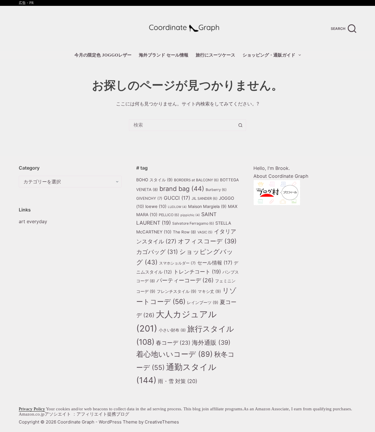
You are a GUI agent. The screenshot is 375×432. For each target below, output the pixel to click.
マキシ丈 (209, 291)
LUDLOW (177, 207)
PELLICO (169, 215)
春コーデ (173, 342)
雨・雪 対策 (177, 381)
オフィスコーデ (207, 241)
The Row (184, 232)
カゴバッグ (157, 251)
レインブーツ (202, 302)
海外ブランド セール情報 (163, 55)
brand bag (181, 188)
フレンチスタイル (176, 291)
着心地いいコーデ (174, 354)
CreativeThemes (162, 422)
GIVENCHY (149, 198)
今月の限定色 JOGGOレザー (103, 55)
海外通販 (211, 342)
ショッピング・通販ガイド (269, 55)
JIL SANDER (204, 198)
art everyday (33, 221)
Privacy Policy (32, 409)
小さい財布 (172, 330)
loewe (155, 206)
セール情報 (214, 262)
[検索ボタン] (240, 125)
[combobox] (182, 125)
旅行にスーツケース (215, 55)
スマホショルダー (177, 263)
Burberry (216, 189)
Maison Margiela (207, 206)
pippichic (190, 215)
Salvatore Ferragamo (193, 223)
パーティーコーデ (185, 280)
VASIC (204, 232)
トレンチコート (197, 272)
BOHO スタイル (154, 179)
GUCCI (177, 198)
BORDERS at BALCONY (196, 180)
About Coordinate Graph (280, 176)
